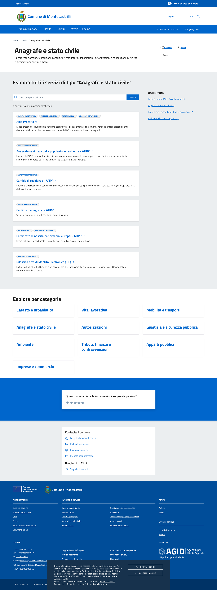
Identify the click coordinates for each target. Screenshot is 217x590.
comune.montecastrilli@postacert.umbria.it (36, 565)
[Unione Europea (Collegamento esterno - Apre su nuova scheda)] (26, 490)
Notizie (162, 508)
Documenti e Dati (20, 529)
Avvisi (161, 512)
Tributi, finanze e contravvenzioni (124, 516)
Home (15, 40)
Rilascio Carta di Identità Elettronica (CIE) (44, 261)
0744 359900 (22, 556)
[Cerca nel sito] (198, 16)
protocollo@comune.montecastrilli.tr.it (35, 560)
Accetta (147, 573)
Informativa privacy (118, 554)
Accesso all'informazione (167, 29)
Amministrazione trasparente (123, 550)
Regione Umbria (22, 3)
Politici (15, 521)
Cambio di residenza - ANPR (35, 180)
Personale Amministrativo (24, 525)
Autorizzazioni (68, 525)
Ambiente (114, 512)
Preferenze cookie (107, 581)
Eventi (162, 534)
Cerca (133, 97)
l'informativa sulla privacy (96, 584)
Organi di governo (20, 508)
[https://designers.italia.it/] (181, 551)
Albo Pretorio (25, 121)
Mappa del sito (21, 584)
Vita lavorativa (68, 512)
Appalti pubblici (116, 521)
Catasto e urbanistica (71, 508)
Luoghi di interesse (167, 530)
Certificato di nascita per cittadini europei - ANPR (49, 236)
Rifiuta (148, 566)
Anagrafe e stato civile (71, 521)
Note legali (114, 559)
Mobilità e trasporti (70, 516)
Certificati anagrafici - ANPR (35, 210)
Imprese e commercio (119, 525)
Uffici (15, 516)
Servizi (24, 40)
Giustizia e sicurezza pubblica (122, 508)
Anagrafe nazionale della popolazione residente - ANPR (53, 151)
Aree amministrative (22, 512)
